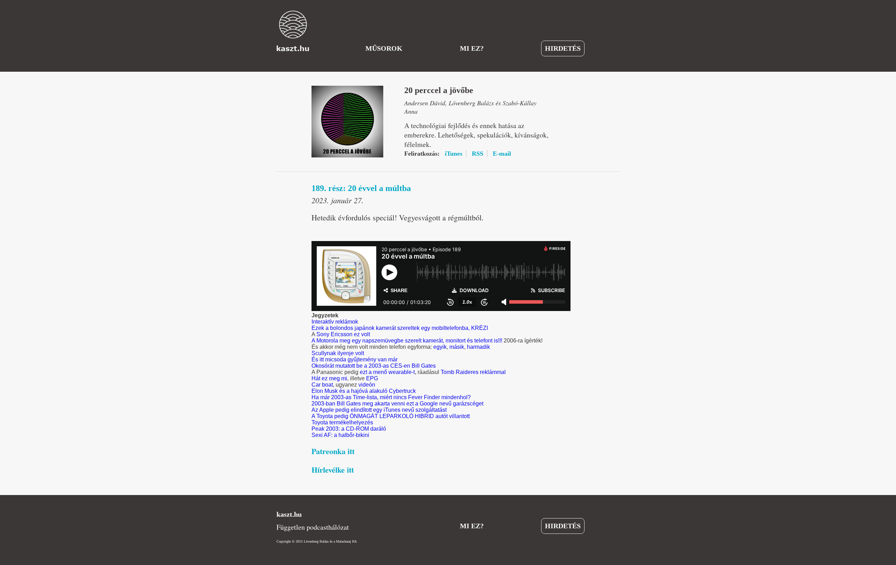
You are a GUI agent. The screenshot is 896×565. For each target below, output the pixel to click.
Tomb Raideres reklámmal (473, 372)
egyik (440, 347)
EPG (372, 378)
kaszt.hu (289, 514)
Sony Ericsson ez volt (343, 334)
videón (366, 385)
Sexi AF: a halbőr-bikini (340, 435)
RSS (477, 153)
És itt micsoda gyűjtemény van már (355, 359)
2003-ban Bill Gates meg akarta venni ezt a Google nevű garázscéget (397, 404)
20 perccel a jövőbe (438, 90)
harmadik (478, 347)
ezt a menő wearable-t (387, 372)
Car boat (322, 385)
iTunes (453, 153)
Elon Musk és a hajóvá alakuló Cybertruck (364, 391)
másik (456, 347)
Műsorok (383, 48)
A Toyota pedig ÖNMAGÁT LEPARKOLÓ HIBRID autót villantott (391, 416)
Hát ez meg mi (329, 378)
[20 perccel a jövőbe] (347, 121)
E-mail (502, 153)
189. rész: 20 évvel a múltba (361, 188)
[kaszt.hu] (292, 30)
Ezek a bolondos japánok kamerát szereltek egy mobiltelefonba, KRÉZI (400, 328)
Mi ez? (472, 48)
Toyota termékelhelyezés (342, 422)
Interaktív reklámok (335, 322)
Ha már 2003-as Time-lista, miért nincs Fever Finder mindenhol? (391, 397)
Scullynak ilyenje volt (338, 353)
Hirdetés (563, 48)
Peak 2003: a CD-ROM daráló (349, 429)
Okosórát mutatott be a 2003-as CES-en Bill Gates (374, 366)
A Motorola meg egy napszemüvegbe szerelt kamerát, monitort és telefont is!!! (407, 341)
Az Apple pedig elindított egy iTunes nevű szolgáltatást (379, 410)
